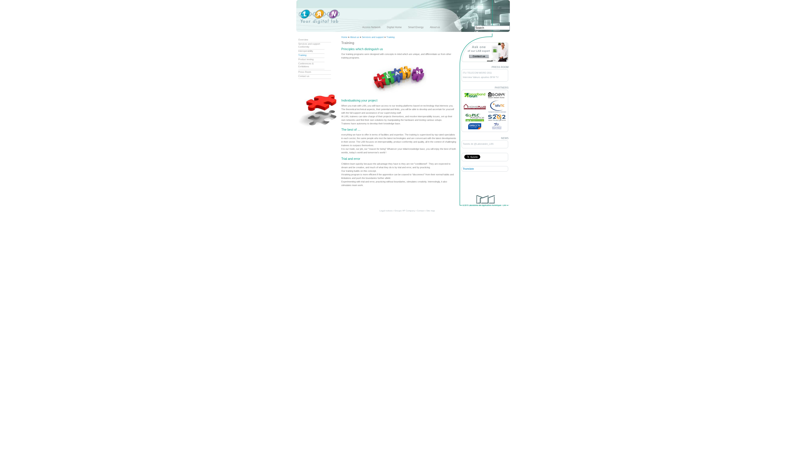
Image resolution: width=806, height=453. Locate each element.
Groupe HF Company (404, 211)
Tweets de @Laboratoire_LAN (478, 144)
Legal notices (386, 211)
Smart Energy (416, 27)
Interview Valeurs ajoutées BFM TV (481, 77)
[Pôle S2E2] (497, 120)
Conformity (303, 47)
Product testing (306, 59)
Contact (420, 211)
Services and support (309, 44)
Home (344, 37)
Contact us (303, 76)
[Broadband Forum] (474, 97)
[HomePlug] (474, 109)
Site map (430, 211)
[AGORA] (496, 98)
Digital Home (394, 27)
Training (302, 55)
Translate (468, 168)
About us (435, 27)
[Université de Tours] (497, 129)
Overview (303, 39)
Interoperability (305, 51)
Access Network (371, 27)
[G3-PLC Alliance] (475, 120)
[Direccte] (474, 128)
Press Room (304, 72)
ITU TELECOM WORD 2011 (477, 73)
